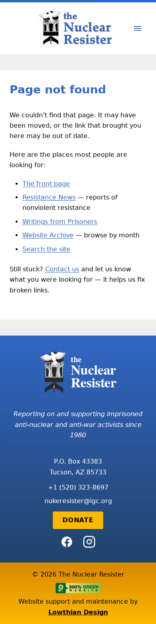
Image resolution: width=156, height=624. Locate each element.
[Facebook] (67, 542)
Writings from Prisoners (59, 221)
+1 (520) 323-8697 (78, 487)
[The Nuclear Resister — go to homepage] (78, 28)
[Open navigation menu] (137, 28)
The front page (46, 184)
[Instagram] (89, 542)
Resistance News (49, 197)
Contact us (62, 269)
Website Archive (48, 235)
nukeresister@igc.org (78, 501)
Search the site (46, 249)
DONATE (78, 520)
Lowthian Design (78, 612)
